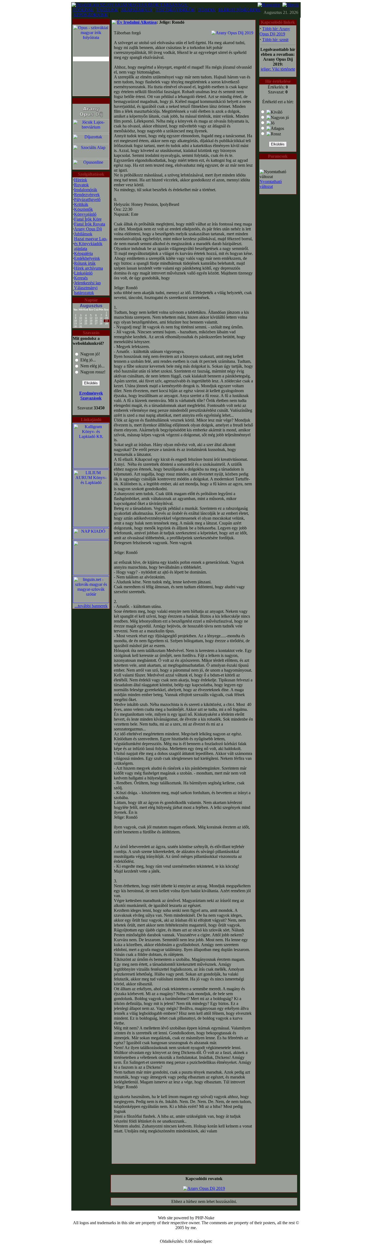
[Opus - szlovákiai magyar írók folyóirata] (91, 59)
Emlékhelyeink (87, 258)
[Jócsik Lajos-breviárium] (91, 131)
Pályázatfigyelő (87, 199)
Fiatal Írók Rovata (89, 224)
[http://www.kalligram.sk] (91, 466)
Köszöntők (83, 209)
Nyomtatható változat (271, 184)
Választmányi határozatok (85, 290)
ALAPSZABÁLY (137, 10)
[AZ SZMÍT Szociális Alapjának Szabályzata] (91, 156)
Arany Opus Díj (88, 229)
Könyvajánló (85, 214)
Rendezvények (87, 194)
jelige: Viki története (278, 69)
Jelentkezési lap (87, 283)
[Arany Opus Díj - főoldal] (91, 117)
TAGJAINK (107, 10)
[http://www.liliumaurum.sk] (91, 525)
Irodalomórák (85, 189)
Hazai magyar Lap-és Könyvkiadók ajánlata (90, 243)
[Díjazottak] (91, 142)
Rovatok (81, 184)
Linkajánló (83, 273)
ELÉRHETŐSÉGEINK (239, 10)
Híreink (80, 180)
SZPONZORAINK (91, 15)
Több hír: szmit (275, 39)
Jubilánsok (83, 233)
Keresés (81, 278)
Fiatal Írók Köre (88, 219)
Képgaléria (83, 253)
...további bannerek (91, 606)
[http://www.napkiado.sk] (91, 537)
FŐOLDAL (83, 10)
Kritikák (81, 204)
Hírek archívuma (88, 268)
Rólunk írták (85, 263)
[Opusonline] (91, 167)
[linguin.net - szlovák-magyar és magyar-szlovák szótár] (91, 601)
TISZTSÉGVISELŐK (175, 10)
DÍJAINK (206, 10)
